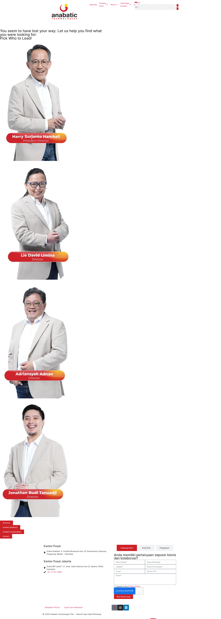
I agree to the (128, 586)
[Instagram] (120, 607)
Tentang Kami (102, 4)
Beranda (93, 4)
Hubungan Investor (124, 4)
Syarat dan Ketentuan (73, 607)
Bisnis (113, 4)
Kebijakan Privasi (52, 607)
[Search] (177, 7)
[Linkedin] (126, 607)
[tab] (127, 548)
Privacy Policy (134, 586)
